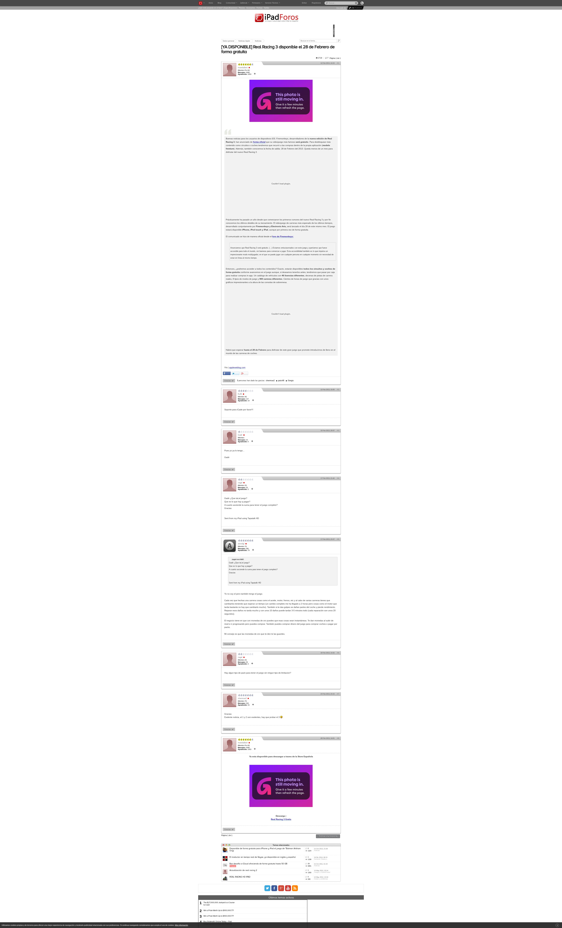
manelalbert (263, 71)
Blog (219, 3)
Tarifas (266, 8)
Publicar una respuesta (307, 883)
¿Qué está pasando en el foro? (210, 8)
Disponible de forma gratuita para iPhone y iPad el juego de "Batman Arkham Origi (273, 896)
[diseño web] (355, 8)
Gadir (260, 472)
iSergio (311, 417)
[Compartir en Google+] (265, 410)
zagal (260, 519)
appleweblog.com (258, 404)
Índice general (249, 41)
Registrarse (325, 3)
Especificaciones (230, 8)
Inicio (211, 3)
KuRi (260, 431)
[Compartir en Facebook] (247, 410)
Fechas (259, 8)
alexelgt (261, 580)
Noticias (278, 41)
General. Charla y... (307, 913)
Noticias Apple (264, 41)
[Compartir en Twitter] (256, 410)
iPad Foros (281, 18)
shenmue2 (290, 417)
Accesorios (250, 8)
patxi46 (301, 417)
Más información (181, 925)
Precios (242, 8)
